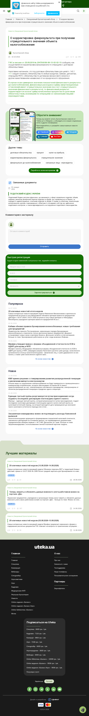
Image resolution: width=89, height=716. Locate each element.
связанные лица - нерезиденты (59, 163)
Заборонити (39, 13)
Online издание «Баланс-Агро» (23, 606)
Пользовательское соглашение (66, 575)
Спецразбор (16, 575)
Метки (13, 614)
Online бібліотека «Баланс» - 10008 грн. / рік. (43, 659)
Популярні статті (33, 672)
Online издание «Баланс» (21, 602)
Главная (14, 560)
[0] (82, 709)
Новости (11, 31)
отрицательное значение (52, 158)
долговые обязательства (21, 153)
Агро (13, 583)
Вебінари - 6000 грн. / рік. (36, 655)
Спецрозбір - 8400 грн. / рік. (37, 646)
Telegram (73, 132)
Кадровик (14, 587)
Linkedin (44, 136)
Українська (39, 681)
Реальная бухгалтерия (20, 595)
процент (40, 153)
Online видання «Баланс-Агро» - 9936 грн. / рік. (44, 668)
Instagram (59, 132)
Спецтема (15, 564)
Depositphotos (59, 588)
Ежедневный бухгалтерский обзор (26, 31)
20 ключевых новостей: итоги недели (25, 311)
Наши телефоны (60, 572)
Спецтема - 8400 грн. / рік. (37, 629)
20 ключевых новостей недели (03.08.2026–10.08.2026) (34, 521)
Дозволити (53, 13)
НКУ (10, 74)
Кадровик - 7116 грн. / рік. (36, 633)
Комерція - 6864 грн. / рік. (36, 638)
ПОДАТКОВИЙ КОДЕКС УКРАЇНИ (25, 194)
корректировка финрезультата (23, 158)
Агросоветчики (16, 579)
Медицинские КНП (18, 591)
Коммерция (15, 568)
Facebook (45, 132)
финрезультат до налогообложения (25, 163)
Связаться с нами (61, 564)
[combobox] (44, 286)
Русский (49, 681)
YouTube (57, 136)
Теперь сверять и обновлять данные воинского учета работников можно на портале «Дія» (44, 493)
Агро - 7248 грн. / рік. (34, 642)
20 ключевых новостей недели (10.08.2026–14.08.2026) (34, 466)
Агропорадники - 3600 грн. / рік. (39, 651)
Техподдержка (59, 568)
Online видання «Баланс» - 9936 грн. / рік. (42, 663)
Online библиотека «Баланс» (22, 610)
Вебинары (15, 572)
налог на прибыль (56, 153)
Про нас (57, 560)
